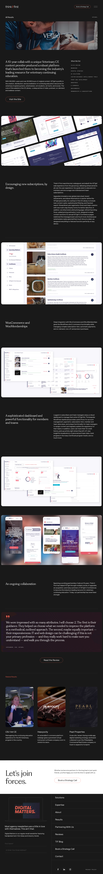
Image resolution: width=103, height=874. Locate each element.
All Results (9, 17)
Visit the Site (15, 99)
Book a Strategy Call (82, 6)
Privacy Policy (91, 869)
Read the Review (51, 660)
